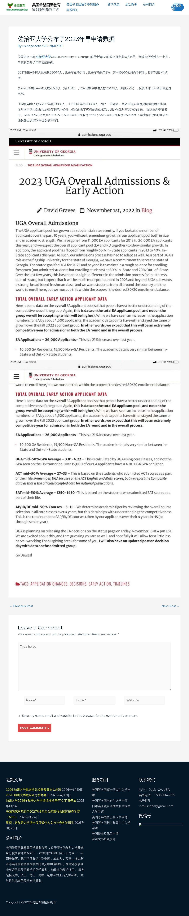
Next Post (171, 606)
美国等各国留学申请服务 (82, 4)
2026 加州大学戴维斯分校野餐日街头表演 (33, 789)
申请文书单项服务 (104, 839)
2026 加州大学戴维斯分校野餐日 (27, 795)
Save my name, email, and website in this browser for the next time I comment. (80, 715)
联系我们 (72, 10)
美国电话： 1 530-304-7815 (157, 795)
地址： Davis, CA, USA (154, 789)
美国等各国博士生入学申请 (109, 817)
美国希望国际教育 (46, 5)
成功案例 (131, 4)
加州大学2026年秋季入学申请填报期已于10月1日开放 (41, 800)
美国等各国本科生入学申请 (109, 800)
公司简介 (149, 4)
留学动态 (113, 4)
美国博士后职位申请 (105, 833)
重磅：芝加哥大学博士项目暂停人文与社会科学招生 (40, 822)
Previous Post (21, 606)
